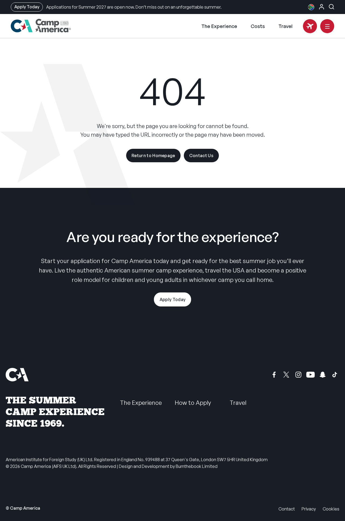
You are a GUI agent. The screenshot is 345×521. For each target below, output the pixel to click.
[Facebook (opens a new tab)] (274, 375)
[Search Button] (331, 6)
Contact (286, 509)
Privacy (309, 509)
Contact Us (201, 155)
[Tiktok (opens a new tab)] (334, 375)
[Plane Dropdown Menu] (310, 26)
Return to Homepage (153, 155)
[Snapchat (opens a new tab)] (322, 375)
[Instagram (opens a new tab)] (298, 375)
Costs (258, 26)
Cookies (331, 509)
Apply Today (26, 6)
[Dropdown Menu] (327, 26)
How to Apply (193, 402)
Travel (285, 26)
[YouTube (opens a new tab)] (310, 375)
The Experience (219, 26)
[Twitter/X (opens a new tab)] (286, 375)
